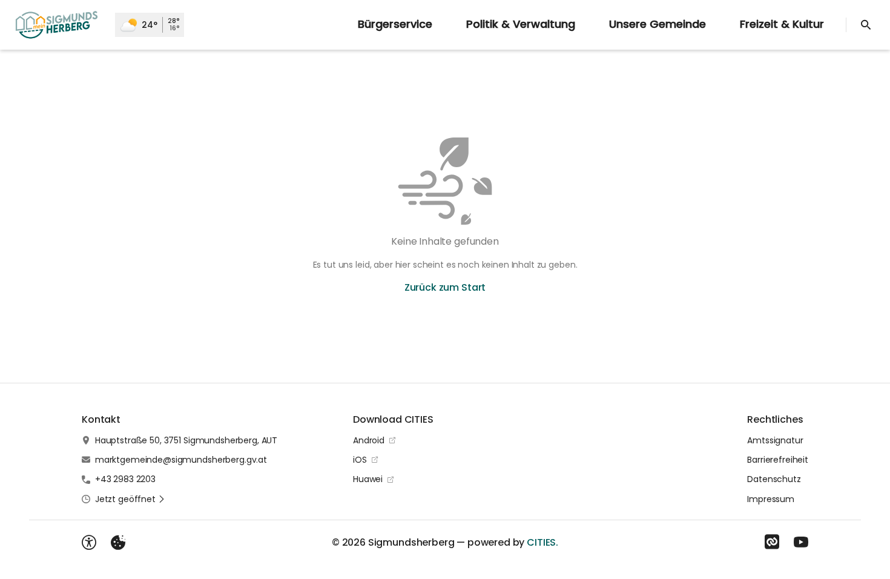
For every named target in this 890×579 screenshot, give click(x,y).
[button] (130, 499)
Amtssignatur (775, 440)
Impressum (770, 499)
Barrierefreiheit (777, 460)
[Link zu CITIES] (772, 542)
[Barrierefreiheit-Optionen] (89, 542)
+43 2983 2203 (125, 479)
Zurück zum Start (445, 287)
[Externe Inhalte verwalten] (118, 542)
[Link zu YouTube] (801, 542)
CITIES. (542, 542)
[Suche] (865, 25)
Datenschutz (773, 479)
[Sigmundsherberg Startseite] (58, 25)
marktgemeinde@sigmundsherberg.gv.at (181, 460)
